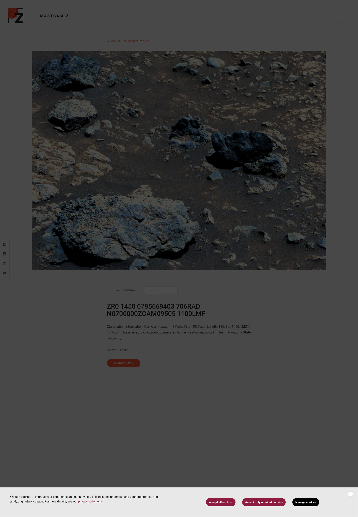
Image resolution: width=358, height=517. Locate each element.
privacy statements (90, 501)
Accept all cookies (221, 502)
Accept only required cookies (264, 502)
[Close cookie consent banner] (350, 494)
